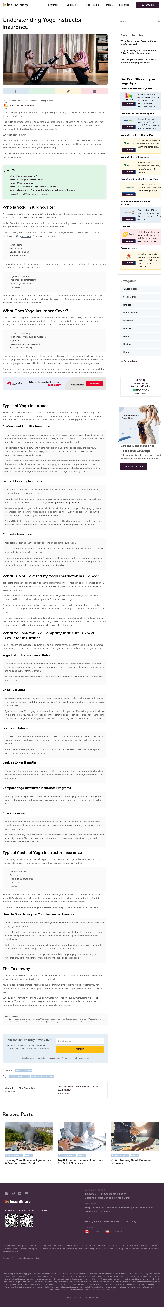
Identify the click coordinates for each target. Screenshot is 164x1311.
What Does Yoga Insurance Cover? (26, 180)
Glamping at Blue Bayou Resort (21, 1088)
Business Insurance (23, 1070)
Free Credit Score (143, 1208)
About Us (98, 1208)
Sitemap (105, 1212)
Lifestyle (127, 328)
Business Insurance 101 (20, 1076)
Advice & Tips (130, 289)
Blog (87, 1208)
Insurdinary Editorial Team (22, 105)
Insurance (53, 5)
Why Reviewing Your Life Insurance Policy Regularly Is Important (138, 51)
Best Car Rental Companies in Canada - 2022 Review (78, 1088)
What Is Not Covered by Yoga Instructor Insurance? (34, 187)
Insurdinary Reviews (118, 1208)
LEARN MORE (129, 104)
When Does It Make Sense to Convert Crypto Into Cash (139, 42)
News (126, 352)
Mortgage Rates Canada (99, 1198)
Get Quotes (148, 5)
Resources (124, 5)
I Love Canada (130, 313)
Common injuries (24, 236)
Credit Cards (92, 5)
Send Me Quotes (134, 467)
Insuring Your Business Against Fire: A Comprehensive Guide (28, 1162)
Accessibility (129, 1221)
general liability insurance (68, 502)
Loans (108, 5)
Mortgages (72, 5)
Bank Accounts (107, 1194)
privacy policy (55, 1058)
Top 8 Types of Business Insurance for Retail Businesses (80, 1162)
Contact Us (91, 1212)
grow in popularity (33, 214)
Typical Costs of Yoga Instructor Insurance (30, 194)
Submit (80, 1049)
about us (105, 1290)
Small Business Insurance (42, 1076)
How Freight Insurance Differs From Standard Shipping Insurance (138, 61)
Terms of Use (111, 1221)
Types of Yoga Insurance (21, 183)
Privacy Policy (93, 1221)
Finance (127, 305)
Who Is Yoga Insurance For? (23, 176)
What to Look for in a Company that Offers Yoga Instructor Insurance (43, 190)
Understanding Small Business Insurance (131, 1162)
